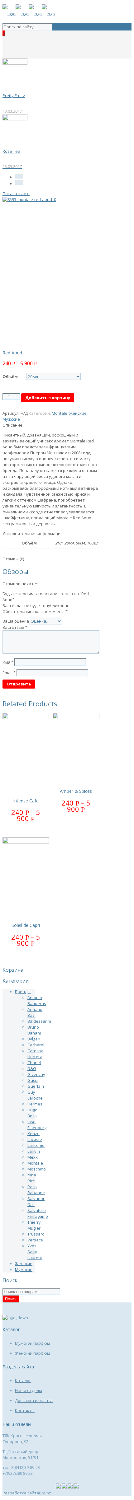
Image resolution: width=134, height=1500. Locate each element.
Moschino (36, 1169)
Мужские (11, 419)
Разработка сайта (20, 1493)
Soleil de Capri (26, 925)
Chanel (34, 1062)
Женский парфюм (32, 1353)
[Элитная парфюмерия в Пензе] (28, 13)
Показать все (16, 193)
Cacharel (35, 1045)
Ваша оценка (15, 621)
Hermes (34, 1104)
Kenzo (33, 1133)
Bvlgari (33, 1039)
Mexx (32, 1157)
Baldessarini (39, 1021)
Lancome (36, 1145)
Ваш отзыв (14, 627)
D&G (31, 1068)
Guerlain (35, 1086)
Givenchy (36, 1074)
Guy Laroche (35, 1095)
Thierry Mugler (34, 1225)
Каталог (23, 1380)
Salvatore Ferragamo (37, 1213)
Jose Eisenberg (36, 1124)
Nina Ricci (31, 1178)
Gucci (32, 1080)
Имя (7, 662)
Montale (59, 413)
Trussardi (36, 1234)
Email (9, 672)
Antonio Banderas (36, 1000)
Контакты (25, 1410)
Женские (78, 413)
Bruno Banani (34, 1030)
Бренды (23, 991)
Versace (35, 1240)
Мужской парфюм (32, 1343)
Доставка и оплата (34, 1400)
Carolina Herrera (35, 1053)
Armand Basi (34, 1012)
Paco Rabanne (36, 1189)
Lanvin (33, 1151)
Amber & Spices (76, 791)
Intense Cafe (26, 801)
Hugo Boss (32, 1113)
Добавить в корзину (47, 397)
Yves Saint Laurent (34, 1251)
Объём (10, 376)
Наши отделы (28, 1390)
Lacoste (34, 1139)
